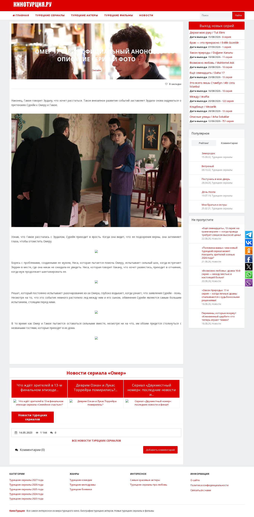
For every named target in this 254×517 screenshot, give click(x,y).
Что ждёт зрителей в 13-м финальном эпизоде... (39, 387)
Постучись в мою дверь (216, 179)
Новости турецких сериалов (32, 417)
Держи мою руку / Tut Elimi (207, 32)
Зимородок (208, 153)
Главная (22, 15)
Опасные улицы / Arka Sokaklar (209, 116)
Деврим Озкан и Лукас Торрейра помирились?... (95, 387)
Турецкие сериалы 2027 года (26, 480)
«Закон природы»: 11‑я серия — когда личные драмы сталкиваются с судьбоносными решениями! (221, 295)
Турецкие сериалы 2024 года (26, 494)
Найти (238, 15)
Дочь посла (208, 192)
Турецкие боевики (81, 489)
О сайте (195, 480)
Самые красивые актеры (145, 480)
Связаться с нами (200, 490)
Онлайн (96, 70)
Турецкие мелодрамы (83, 484)
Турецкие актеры (84, 15)
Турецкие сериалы (50, 15)
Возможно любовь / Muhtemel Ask (212, 62)
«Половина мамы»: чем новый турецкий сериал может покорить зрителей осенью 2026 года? (219, 252)
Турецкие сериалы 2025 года (26, 489)
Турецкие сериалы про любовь (148, 484)
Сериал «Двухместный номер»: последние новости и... (151, 390)
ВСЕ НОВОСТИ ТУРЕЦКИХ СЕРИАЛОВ (96, 440)
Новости (146, 15)
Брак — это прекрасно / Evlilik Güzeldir (214, 42)
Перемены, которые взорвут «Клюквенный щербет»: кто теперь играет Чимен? (219, 316)
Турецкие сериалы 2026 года (26, 484)
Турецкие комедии (81, 480)
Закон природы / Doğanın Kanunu (211, 52)
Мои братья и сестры (214, 204)
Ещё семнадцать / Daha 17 (207, 72)
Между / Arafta (199, 96)
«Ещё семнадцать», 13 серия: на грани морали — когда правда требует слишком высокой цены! (221, 231)
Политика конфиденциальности (209, 485)
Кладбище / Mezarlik (203, 106)
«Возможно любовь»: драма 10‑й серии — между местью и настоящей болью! (221, 274)
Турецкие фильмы (118, 15)
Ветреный (208, 166)
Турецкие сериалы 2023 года (26, 498)
